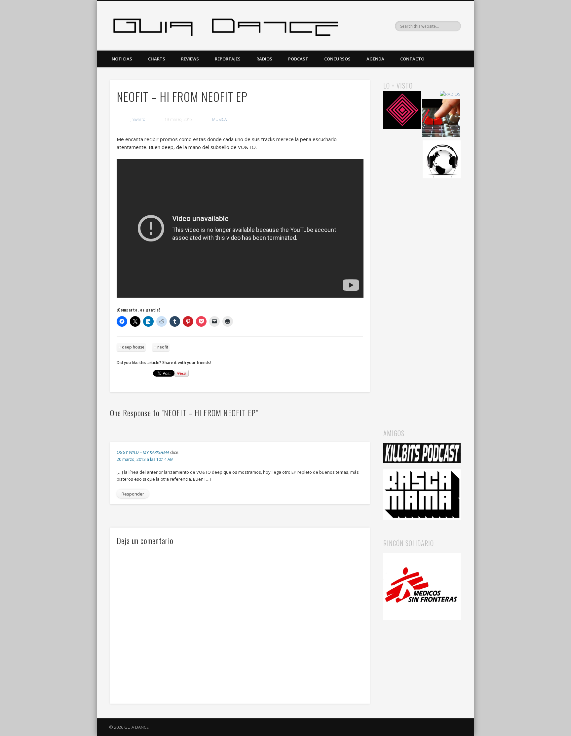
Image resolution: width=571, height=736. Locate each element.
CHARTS (156, 59)
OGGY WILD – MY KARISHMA (143, 452)
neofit (162, 347)
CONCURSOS (337, 59)
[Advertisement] (422, 294)
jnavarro (138, 119)
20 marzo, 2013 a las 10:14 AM (145, 459)
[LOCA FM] (402, 111)
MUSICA (219, 119)
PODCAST (298, 59)
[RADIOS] (450, 94)
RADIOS (264, 59)
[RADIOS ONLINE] (442, 160)
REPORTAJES (228, 59)
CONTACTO (412, 59)
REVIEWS (190, 59)
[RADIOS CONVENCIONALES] (441, 119)
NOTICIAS (122, 59)
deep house (133, 347)
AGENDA (375, 59)
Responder (133, 494)
